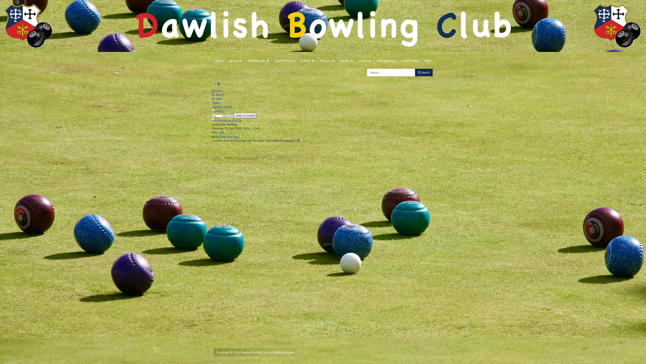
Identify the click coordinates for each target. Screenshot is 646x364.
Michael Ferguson (227, 136)
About (233, 61)
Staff (427, 61)
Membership (256, 61)
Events (305, 61)
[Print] (218, 83)
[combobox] (391, 72)
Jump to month (221, 106)
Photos (325, 61)
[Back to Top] (640, 357)
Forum (344, 61)
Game (363, 61)
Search (425, 72)
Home (219, 61)
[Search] (217, 110)
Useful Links (410, 61)
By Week (217, 98)
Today (216, 102)
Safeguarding (386, 61)
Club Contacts (285, 61)
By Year (217, 90)
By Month (218, 94)
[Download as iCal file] (227, 120)
